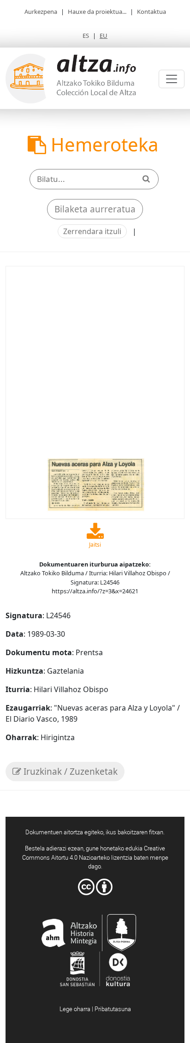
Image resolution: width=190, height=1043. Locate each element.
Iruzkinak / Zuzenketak (69, 772)
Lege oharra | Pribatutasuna (95, 1009)
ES (86, 35)
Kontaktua (151, 11)
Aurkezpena (40, 11)
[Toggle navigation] (171, 79)
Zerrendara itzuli (92, 231)
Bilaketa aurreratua (95, 209)
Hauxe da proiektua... (97, 11)
